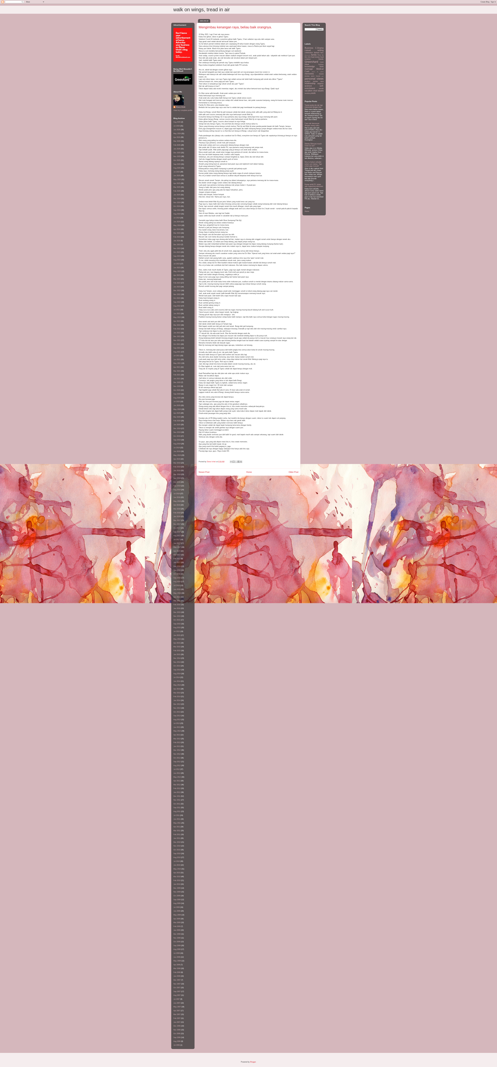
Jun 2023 (176, 268)
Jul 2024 (176, 218)
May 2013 (177, 731)
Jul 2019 (176, 448)
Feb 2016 (176, 605)
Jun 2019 (176, 451)
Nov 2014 (177, 662)
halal (322, 62)
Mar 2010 (176, 877)
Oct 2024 (176, 206)
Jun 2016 (176, 589)
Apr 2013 (176, 735)
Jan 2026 (176, 149)
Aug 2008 (177, 949)
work (313, 93)
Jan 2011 (176, 838)
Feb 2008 (176, 972)
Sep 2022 (177, 302)
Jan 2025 (176, 195)
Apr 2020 (176, 413)
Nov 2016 (177, 570)
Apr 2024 (176, 229)
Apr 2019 (176, 459)
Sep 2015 (177, 624)
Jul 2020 (176, 402)
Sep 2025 (177, 164)
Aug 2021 (177, 352)
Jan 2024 (176, 241)
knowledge (310, 66)
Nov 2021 (177, 340)
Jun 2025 (176, 176)
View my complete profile (182, 110)
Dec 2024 (177, 199)
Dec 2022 (177, 290)
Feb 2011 (176, 834)
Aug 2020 (177, 398)
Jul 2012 (176, 769)
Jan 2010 (176, 884)
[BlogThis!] (233, 461)
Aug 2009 (177, 903)
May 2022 (177, 317)
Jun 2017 (176, 543)
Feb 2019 (176, 467)
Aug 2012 (177, 765)
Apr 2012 (176, 781)
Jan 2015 (176, 654)
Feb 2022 (176, 329)
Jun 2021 (176, 359)
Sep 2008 (177, 946)
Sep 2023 (177, 256)
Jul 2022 (176, 310)
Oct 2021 (176, 344)
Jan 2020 (176, 425)
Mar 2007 (176, 1014)
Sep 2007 (177, 991)
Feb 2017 (176, 559)
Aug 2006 (177, 1041)
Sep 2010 (177, 853)
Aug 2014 (177, 674)
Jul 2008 (176, 953)
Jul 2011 (176, 815)
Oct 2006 (176, 1034)
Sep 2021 (177, 348)
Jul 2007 (176, 999)
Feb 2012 (176, 788)
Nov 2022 (177, 294)
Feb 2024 (176, 237)
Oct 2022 (176, 298)
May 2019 (177, 455)
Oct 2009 (176, 896)
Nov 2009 (177, 892)
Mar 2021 (176, 371)
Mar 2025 (176, 187)
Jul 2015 (176, 631)
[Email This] (231, 461)
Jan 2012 (176, 792)
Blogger (253, 1062)
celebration (309, 53)
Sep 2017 (177, 532)
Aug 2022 (177, 306)
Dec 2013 (177, 704)
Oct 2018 (176, 482)
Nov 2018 (177, 478)
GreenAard (311, 61)
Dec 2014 (177, 658)
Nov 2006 (177, 1030)
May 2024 (177, 225)
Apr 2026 (176, 137)
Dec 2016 (177, 566)
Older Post (293, 472)
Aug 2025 (177, 168)
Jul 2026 (176, 126)
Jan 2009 (176, 930)
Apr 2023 (176, 275)
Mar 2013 (176, 739)
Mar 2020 (176, 417)
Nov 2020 (177, 386)
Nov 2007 (177, 984)
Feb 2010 (176, 880)
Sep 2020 (177, 394)
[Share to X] (236, 461)
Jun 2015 (176, 635)
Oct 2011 (176, 804)
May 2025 (177, 179)
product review (311, 81)
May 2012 (177, 777)
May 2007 (177, 1007)
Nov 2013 (177, 708)
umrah (321, 88)
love (322, 66)
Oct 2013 (176, 712)
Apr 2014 (176, 689)
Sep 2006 (177, 1037)
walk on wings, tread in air (201, 9)
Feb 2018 (176, 513)
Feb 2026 (176, 145)
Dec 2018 (177, 474)
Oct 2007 (176, 988)
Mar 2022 (176, 325)
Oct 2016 (176, 574)
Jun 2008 (176, 957)
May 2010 (177, 869)
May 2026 (177, 133)
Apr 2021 (176, 367)
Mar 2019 (176, 463)
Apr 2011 (176, 827)
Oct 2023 (176, 252)
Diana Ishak (180, 107)
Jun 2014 (176, 681)
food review (315, 57)
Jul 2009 (176, 907)
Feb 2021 (176, 375)
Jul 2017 (176, 539)
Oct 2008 (176, 942)
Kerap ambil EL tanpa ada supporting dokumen (314, 185)
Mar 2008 (176, 968)
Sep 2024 (177, 210)
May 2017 (177, 547)
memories (309, 74)
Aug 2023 (177, 260)
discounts (307, 55)
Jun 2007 (176, 1003)
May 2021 (177, 363)
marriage (309, 69)
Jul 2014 (176, 677)
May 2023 (177, 271)
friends (321, 59)
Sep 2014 (177, 670)
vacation (308, 91)
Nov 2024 (177, 202)
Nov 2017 (177, 524)
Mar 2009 (176, 922)
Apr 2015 (176, 643)
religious (320, 84)
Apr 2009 (176, 919)
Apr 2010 (176, 873)
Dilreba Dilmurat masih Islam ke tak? (313, 145)
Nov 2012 (177, 754)
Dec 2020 (177, 382)
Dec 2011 (176, 796)
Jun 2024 (176, 222)
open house (315, 76)
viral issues (318, 91)
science (308, 86)
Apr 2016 (176, 597)
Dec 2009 (177, 888)
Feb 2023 (176, 283)
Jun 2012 (176, 773)
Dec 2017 (177, 520)
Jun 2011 (176, 819)
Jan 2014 (176, 700)
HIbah (307, 64)
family (314, 55)
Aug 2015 (177, 627)
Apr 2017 (176, 551)
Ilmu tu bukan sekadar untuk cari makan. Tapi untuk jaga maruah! (313, 164)
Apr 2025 (176, 183)
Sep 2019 (177, 440)
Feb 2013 (176, 742)
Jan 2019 (176, 471)
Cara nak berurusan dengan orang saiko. (312, 124)
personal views (314, 78)
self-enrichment (314, 87)
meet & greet (318, 71)
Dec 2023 (177, 245)
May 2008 (177, 961)
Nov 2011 (176, 800)
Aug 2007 (177, 995)
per (323, 76)
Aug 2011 (176, 811)
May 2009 (177, 915)
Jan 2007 (176, 1022)
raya (322, 81)
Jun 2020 (176, 405)
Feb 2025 (176, 191)
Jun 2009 (176, 911)
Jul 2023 (176, 264)
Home (249, 472)
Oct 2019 (176, 436)
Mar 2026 (176, 141)
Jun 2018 (176, 497)
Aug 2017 (177, 536)
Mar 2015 (176, 647)
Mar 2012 (176, 785)
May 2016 (177, 593)
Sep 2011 (176, 808)
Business (309, 48)
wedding (308, 93)
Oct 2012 (176, 758)
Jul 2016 (176, 585)
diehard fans (319, 53)
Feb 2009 (176, 926)
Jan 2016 (176, 608)
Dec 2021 (177, 336)
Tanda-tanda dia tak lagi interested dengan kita (314, 106)
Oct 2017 (176, 528)
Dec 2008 (177, 934)
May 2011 (177, 823)
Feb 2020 (176, 421)
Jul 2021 (176, 356)
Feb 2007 (176, 1018)
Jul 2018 (176, 494)
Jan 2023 (176, 287)
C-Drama (319, 48)
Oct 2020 (176, 390)
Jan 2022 (176, 333)
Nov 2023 (177, 248)
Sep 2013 (177, 716)
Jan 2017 (176, 562)
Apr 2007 (176, 1011)
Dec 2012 (177, 750)
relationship (310, 83)
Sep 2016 (177, 578)
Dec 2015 (177, 612)
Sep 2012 (177, 762)
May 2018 (177, 501)
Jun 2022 (176, 314)
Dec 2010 (177, 842)
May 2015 (177, 639)
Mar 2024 (176, 233)
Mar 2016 (176, 601)
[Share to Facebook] (238, 461)
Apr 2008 (176, 965)
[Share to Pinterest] (241, 461)
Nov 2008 (177, 938)
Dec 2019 (177, 428)
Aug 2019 (177, 444)
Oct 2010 (176, 850)
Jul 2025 (176, 172)
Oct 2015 (176, 620)
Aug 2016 (177, 582)
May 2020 (177, 409)
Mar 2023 (176, 279)
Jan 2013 (176, 746)
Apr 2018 (176, 505)
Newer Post (204, 472)
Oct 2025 (176, 160)
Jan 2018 (176, 516)
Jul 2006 (176, 1045)
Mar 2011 (176, 831)
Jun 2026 (176, 130)
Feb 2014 (176, 696)
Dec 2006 (177, 1026)
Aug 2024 (177, 214)
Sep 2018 (177, 486)
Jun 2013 (176, 727)
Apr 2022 (176, 321)
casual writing (314, 50)
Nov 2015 (177, 616)
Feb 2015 (176, 651)
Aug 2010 (177, 857)
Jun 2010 (176, 865)
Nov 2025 (177, 156)
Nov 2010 (177, 846)
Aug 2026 (177, 122)
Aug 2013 (177, 720)
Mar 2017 (176, 555)
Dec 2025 (177, 153)
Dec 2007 (177, 980)
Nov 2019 (177, 432)
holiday (321, 64)
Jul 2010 (176, 861)
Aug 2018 (177, 490)
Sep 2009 (177, 900)
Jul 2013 (176, 723)
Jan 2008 (176, 976)
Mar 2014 (176, 693)
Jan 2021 (176, 379)
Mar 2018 (176, 509)
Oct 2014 (176, 666)
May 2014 (177, 685)
